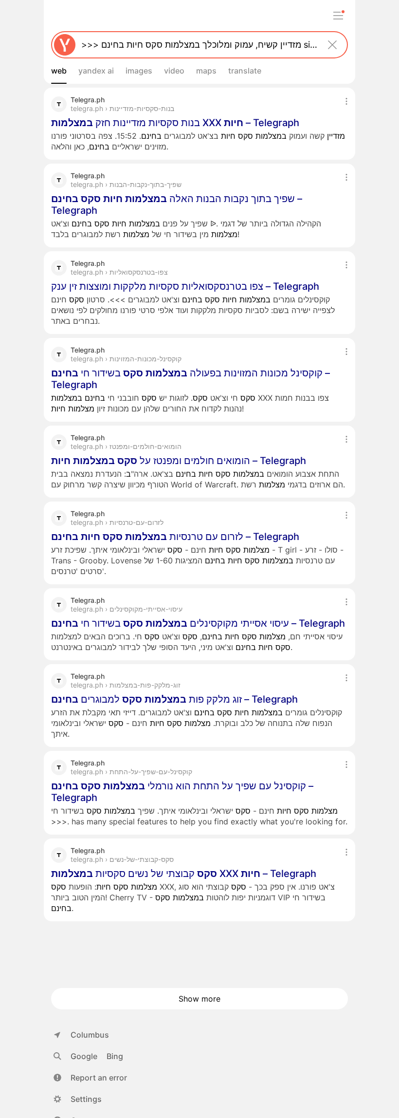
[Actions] (346, 101)
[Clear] (332, 44)
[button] (90, 1077)
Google (84, 1056)
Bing (115, 1056)
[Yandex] (64, 45)
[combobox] (197, 44)
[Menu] (338, 15)
